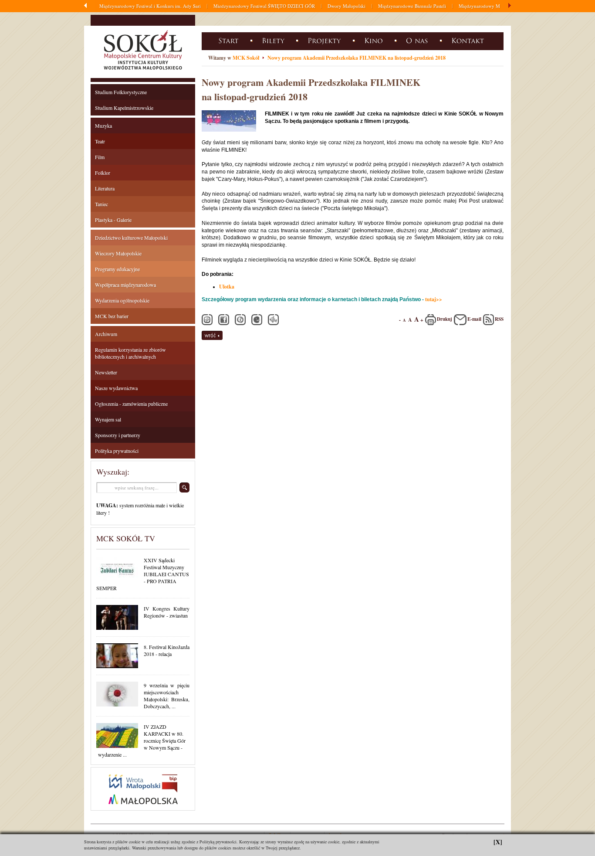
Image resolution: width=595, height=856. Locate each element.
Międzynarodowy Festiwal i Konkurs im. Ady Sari (150, 6)
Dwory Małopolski (346, 6)
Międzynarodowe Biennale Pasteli (412, 6)
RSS (499, 319)
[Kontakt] (469, 40)
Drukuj (444, 319)
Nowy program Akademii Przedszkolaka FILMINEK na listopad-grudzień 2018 (356, 57)
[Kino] (374, 40)
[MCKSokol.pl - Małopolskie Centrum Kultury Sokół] (143, 71)
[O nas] (418, 40)
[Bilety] (274, 40)
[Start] (229, 40)
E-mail (474, 319)
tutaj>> (433, 299)
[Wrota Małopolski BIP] (143, 808)
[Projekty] (326, 40)
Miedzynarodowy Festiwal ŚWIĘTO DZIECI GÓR (264, 6)
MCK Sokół (246, 57)
